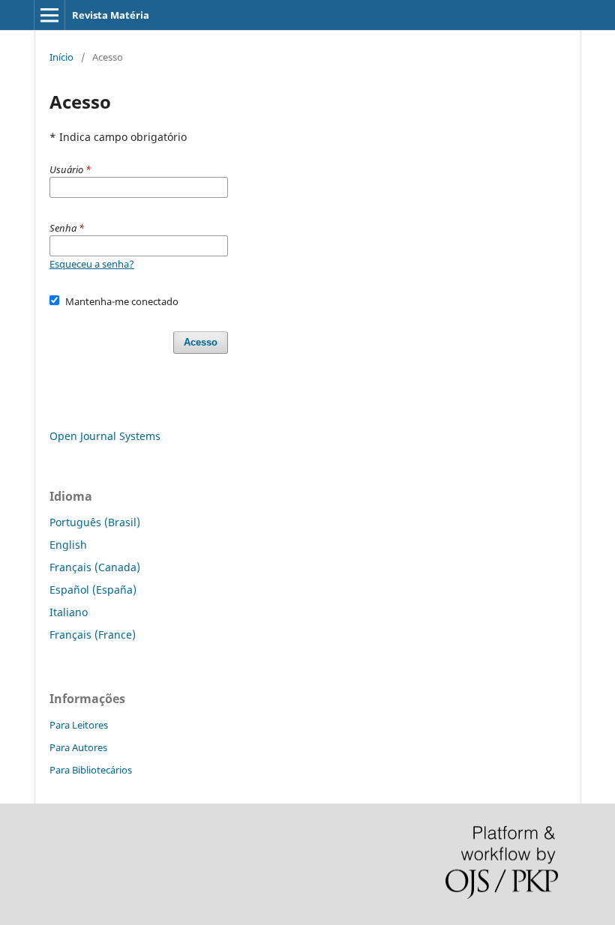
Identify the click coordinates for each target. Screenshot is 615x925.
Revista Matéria (110, 15)
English (68, 544)
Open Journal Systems (105, 436)
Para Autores (78, 747)
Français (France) (93, 634)
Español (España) (93, 589)
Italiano (69, 612)
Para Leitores (79, 725)
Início (62, 57)
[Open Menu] (49, 15)
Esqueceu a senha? (92, 264)
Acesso (201, 342)
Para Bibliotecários (91, 770)
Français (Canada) (95, 567)
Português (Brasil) (95, 522)
